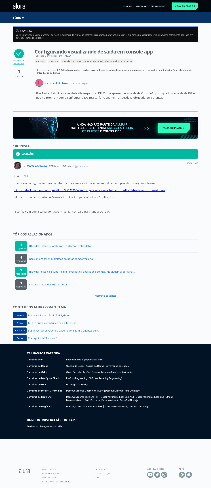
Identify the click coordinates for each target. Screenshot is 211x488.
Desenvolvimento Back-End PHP (82, 397)
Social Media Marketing (116, 406)
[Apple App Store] (189, 475)
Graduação (32, 426)
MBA (60, 426)
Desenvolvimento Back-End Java (83, 400)
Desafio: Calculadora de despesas (48, 284)
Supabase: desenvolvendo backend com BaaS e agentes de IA (63, 330)
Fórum (18, 18)
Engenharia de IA (75, 359)
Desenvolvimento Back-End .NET (117, 397)
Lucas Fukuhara (58, 83)
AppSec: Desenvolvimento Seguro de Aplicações (108, 372)
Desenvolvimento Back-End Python (48, 315)
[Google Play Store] (182, 475)
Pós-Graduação (103, 474)
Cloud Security (73, 372)
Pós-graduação (48, 426)
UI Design (71, 384)
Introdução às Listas (48, 72)
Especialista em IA (94, 359)
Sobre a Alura (49, 470)
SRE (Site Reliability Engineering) (105, 378)
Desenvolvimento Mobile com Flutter (85, 390)
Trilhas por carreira (43, 353)
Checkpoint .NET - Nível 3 (42, 338)
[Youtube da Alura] (150, 475)
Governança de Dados (117, 366)
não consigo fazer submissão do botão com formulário (61, 259)
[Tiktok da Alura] (171, 475)
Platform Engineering (76, 378)
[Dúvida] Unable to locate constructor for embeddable (60, 246)
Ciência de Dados (75, 366)
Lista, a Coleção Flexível (167, 69)
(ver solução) (19, 63)
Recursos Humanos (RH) (90, 406)
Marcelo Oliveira (37, 166)
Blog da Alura (49, 478)
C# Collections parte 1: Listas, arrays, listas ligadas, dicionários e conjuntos (97, 61)
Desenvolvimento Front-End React (122, 390)
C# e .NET (53, 61)
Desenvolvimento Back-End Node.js (119, 400)
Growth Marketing (139, 406)
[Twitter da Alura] (157, 475)
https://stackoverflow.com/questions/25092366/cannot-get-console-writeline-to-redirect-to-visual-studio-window (89, 190)
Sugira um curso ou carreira (56, 482)
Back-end (40, 61)
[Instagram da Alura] (164, 475)
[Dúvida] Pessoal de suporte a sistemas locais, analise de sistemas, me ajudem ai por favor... (82, 271)
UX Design (83, 384)
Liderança (71, 406)
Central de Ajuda (50, 474)
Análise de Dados (95, 366)
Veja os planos (185, 6)
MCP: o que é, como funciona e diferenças (52, 323)
